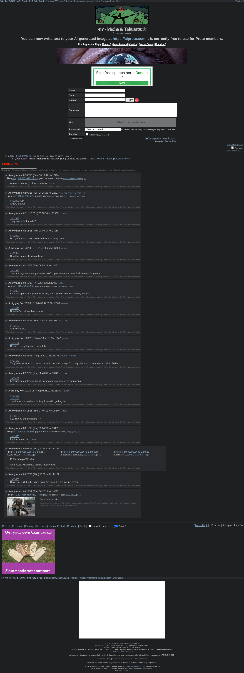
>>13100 (62, 283)
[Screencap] (41, 526)
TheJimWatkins (141, 659)
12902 (83, 158)
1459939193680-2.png (135, 451)
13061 (57, 248)
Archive (99, 134)
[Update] (82, 526)
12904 (55, 175)
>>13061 (72, 193)
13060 (55, 230)
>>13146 (65, 338)
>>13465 (63, 411)
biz (66, 1)
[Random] (160, 44)
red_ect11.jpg (27, 455)
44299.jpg (62, 156)
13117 (55, 320)
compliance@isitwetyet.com (134, 666)
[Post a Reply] (201, 525)
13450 (55, 410)
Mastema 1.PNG (89, 455)
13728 (56, 448)
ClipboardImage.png (71, 179)
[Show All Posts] (121, 158)
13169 (58, 390)
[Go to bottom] (120, 44)
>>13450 (65, 391)
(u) (71, 156)
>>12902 (14, 200)
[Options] (239, 1)
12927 (55, 192)
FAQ (174, 141)
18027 (55, 491)
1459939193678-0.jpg (29, 451)
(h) (68, 156)
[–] (10, 158)
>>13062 (81, 193)
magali (81, 1)
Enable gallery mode (234, 151)
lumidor (73, 1)
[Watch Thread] (104, 158)
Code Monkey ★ (127, 651)
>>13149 (63, 356)
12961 (55, 213)
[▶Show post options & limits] (160, 138)
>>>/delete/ (148, 668)
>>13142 (63, 321)
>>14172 (63, 428)
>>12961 (63, 193)
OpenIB (134, 643)
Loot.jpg (69, 432)
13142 (57, 338)
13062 (55, 265)
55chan (59, 1)
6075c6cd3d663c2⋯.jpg (30, 494)
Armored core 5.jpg (71, 196)
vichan (119, 643)
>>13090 (65, 248)
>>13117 (64, 303)
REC (136, 100)
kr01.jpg (73, 495)
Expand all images (235, 145)
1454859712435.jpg (26, 156)
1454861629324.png (28, 178)
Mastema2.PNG (136, 455)
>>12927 (91, 159)
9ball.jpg (64, 286)
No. (78, 158)
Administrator (117, 659)
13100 (57, 303)
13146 (56, 355)
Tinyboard (110, 643)
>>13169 (72, 356)
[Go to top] (17, 526)
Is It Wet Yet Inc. (122, 670)
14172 (56, 474)
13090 (54, 283)
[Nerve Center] (147, 44)
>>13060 (63, 214)
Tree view (238, 148)
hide (12, 156)
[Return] (106, 44)
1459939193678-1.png (82, 451)
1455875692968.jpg (28, 286)
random (50, 1)
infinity (126, 643)
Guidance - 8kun (104, 659)
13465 (55, 428)
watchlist (116, 1)
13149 (55, 373)
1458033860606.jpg (28, 431)
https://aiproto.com (129, 39)
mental (90, 1)
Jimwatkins (129, 659)
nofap (97, 1)
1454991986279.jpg (28, 196)
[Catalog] (133, 44)
